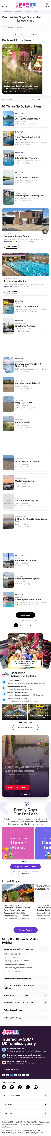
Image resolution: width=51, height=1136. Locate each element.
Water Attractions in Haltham (16, 995)
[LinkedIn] (12, 1087)
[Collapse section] (45, 949)
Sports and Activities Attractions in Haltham (19, 987)
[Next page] (35, 625)
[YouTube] (36, 1087)
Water (36, 12)
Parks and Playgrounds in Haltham (18, 968)
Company (8, 1113)
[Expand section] (45, 979)
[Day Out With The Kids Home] (25, 5)
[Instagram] (28, 1087)
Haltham (28, 12)
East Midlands (7, 12)
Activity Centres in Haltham (15, 954)
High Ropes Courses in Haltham (16, 961)
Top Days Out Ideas (12, 1095)
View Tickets (19, 34)
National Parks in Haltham (14, 964)
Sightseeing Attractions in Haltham (19, 1002)
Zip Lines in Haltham (12, 971)
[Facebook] (4, 1087)
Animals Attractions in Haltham (17, 979)
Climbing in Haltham (12, 957)
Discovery (8, 1104)
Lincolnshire (18, 12)
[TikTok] (20, 1087)
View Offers (32, 34)
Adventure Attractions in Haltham (18, 949)
